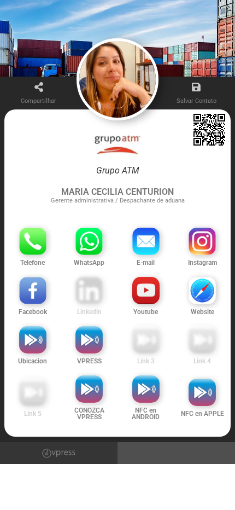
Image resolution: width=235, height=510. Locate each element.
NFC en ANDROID (146, 414)
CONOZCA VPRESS (89, 414)
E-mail (146, 262)
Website (202, 312)
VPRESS (89, 361)
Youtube (145, 312)
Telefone (32, 262)
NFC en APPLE (202, 414)
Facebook (33, 312)
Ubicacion (32, 361)
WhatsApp (89, 262)
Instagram (202, 262)
